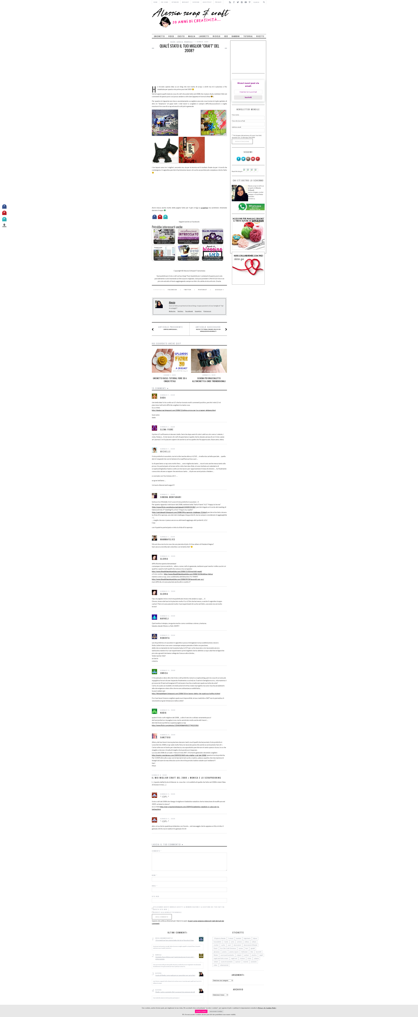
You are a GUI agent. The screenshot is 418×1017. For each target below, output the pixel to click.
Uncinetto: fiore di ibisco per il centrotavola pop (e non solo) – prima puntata (175, 958)
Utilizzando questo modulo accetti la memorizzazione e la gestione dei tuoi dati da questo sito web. (188, 908)
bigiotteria (247, 938)
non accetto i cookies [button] (216, 1011)
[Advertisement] (249, 19)
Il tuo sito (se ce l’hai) (238, 121)
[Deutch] (248, 171)
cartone (239, 942)
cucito (181, 36)
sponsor (238, 962)
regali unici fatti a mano (221, 958)
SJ (197, 208)
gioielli (253, 948)
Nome (154, 875)
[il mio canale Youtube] (253, 161)
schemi (216, 962)
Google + (219, 289)
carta (232, 942)
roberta (165, 637)
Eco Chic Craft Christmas (228, 948)
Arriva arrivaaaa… (170, 328)
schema (256, 958)
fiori (246, 948)
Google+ (198, 311)
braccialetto (217, 942)
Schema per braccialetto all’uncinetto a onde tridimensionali (209, 380)
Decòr (172, 42)
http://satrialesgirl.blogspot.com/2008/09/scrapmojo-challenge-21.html (179, 512)
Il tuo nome (235, 115)
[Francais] (256, 171)
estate (241, 948)
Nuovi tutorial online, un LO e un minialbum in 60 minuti (208, 329)
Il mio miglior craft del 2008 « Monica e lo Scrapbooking (186, 777)
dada (163, 397)
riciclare (242, 958)
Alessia (172, 302)
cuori (229, 945)
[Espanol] (252, 171)
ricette (260, 36)
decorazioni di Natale (250, 945)
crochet (216, 945)
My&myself (188, 42)
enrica (164, 673)
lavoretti (204, 36)
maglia (191, 36)
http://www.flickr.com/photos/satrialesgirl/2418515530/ (173, 507)
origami (239, 955)
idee (226, 36)
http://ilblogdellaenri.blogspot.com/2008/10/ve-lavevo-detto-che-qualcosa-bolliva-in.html (186, 693)
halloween (244, 952)
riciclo (216, 36)
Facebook (172, 289)
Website (172, 311)
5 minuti (230, 938)
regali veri (234, 958)
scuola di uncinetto (227, 962)
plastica (254, 955)
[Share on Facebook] (154, 218)
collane (254, 942)
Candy (226, 942)
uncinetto (159, 36)
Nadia (163, 712)
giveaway (217, 952)
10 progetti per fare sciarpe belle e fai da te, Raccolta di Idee (174, 940)
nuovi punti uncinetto (227, 955)
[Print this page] (165, 218)
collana (246, 942)
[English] (245, 171)
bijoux (255, 938)
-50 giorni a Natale (219, 938)
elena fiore (167, 429)
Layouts (180, 42)
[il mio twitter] (243, 161)
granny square (233, 952)
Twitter (187, 289)
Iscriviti (248, 97)
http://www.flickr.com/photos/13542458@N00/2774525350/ (175, 725)
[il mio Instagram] (248, 161)
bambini (236, 36)
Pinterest (202, 289)
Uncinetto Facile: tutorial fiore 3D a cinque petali (170, 380)
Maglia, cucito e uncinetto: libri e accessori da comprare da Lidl (175, 992)
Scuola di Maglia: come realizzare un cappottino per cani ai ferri (175, 975)
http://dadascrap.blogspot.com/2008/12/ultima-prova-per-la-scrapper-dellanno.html (184, 410)
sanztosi (165, 737)
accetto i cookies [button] (201, 1011)
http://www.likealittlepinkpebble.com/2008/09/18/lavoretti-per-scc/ (178, 579)
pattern (246, 955)
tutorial (248, 36)
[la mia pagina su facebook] (238, 161)
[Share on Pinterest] (160, 218)
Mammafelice (167, 539)
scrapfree (204, 208)
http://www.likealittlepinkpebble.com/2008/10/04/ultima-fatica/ (188, 574)
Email (155, 886)
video (171, 36)
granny (224, 952)
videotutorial (224, 965)
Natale (216, 955)
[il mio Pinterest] (257, 161)
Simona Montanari (170, 497)
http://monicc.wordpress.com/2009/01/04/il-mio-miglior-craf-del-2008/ (179, 755)
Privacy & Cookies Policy (267, 1008)
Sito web (155, 896)
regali (261, 955)
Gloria (164, 558)
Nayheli (164, 618)
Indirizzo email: (236, 127)
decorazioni (237, 945)
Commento (156, 851)
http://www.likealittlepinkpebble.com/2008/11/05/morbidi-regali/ (177, 571)
